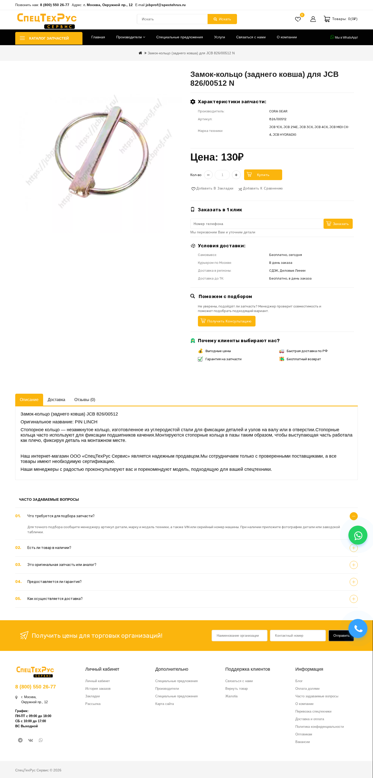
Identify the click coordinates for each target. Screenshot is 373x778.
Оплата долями (307, 688)
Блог (299, 681)
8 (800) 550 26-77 (54, 5)
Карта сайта (164, 704)
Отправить (341, 635)
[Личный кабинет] (313, 19)
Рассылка (92, 704)
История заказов (98, 688)
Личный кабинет (97, 681)
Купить (263, 175)
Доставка (56, 399)
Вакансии (302, 742)
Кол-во (195, 175)
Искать (225, 19)
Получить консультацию (229, 321)
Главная (98, 37)
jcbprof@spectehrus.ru (166, 5)
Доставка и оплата (309, 719)
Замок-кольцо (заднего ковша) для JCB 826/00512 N (191, 53)
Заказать (341, 224)
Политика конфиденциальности (319, 727)
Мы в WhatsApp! (346, 37)
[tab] (186, 516)
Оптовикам (303, 734)
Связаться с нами (251, 37)
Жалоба (231, 696)
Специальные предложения (179, 37)
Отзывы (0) (84, 399)
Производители (129, 37)
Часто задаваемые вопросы (316, 696)
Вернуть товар (236, 688)
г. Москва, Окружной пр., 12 (108, 5)
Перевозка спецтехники (313, 711)
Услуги (219, 37)
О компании (287, 37)
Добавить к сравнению (263, 188)
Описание (29, 399)
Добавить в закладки (214, 188)
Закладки (92, 696)
